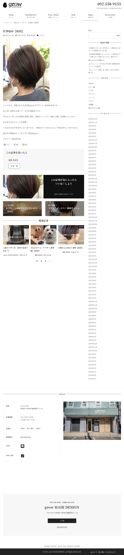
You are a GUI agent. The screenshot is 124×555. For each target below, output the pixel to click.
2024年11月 (92, 143)
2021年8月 (92, 273)
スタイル (91, 94)
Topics (91, 83)
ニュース (91, 97)
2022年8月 (92, 231)
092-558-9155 (109, 3)
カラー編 (91, 87)
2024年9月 (92, 150)
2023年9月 (92, 189)
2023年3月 (92, 207)
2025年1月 (92, 136)
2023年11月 (92, 182)
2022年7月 (92, 235)
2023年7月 (92, 196)
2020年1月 (92, 340)
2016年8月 (92, 375)
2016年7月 (92, 379)
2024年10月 (92, 147)
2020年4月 (92, 329)
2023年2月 (92, 210)
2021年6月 (92, 280)
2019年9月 (92, 354)
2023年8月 (92, 193)
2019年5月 (92, 361)
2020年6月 (92, 322)
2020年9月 (92, 312)
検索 (90, 30)
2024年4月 (92, 164)
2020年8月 (92, 315)
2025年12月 (92, 119)
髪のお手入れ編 (94, 108)
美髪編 (90, 104)
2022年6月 (92, 238)
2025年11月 (92, 122)
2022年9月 (92, 228)
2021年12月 (92, 259)
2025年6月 (92, 133)
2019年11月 (92, 347)
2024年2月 (92, 171)
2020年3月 (92, 333)
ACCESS (77, 546)
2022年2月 (92, 252)
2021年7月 (92, 277)
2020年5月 (92, 326)
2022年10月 (92, 224)
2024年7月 (92, 157)
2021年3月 (92, 291)
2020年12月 (92, 301)
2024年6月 (92, 161)
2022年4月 (92, 245)
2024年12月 (92, 140)
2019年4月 (92, 365)
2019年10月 (92, 350)
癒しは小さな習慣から (96, 60)
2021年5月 (92, 284)
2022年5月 (92, 242)
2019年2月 (92, 368)
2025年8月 (92, 129)
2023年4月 (92, 203)
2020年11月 (92, 305)
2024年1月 (92, 175)
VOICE (60, 546)
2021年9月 (92, 270)
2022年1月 (92, 256)
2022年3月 (92, 249)
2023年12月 (92, 178)
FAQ (64, 546)
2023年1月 (92, 214)
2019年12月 (92, 344)
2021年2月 (92, 294)
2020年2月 (92, 336)
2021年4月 (92, 287)
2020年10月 (92, 308)
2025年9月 (92, 126)
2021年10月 (92, 266)
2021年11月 (92, 263)
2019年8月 (92, 358)
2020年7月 (92, 319)
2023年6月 (92, 200)
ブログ (42, 35)
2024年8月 (92, 154)
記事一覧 (14, 166)
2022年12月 (92, 217)
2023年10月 (92, 186)
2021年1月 (92, 298)
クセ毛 (90, 90)
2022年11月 (92, 221)
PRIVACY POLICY (50, 546)
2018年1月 (92, 372)
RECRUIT (70, 546)
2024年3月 (92, 168)
